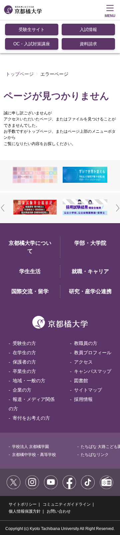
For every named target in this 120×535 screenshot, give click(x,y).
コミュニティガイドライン (67, 504)
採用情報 (83, 399)
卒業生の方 (24, 371)
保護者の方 (24, 362)
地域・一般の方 (29, 380)
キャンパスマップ (92, 371)
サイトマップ (88, 390)
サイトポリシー (23, 504)
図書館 (81, 380)
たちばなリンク (95, 454)
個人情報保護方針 (25, 511)
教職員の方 (85, 343)
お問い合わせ (59, 511)
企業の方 (22, 390)
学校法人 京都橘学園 (30, 446)
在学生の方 (24, 352)
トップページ (20, 74)
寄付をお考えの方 (31, 418)
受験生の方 (24, 343)
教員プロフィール (92, 352)
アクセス (83, 362)
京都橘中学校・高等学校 (34, 454)
